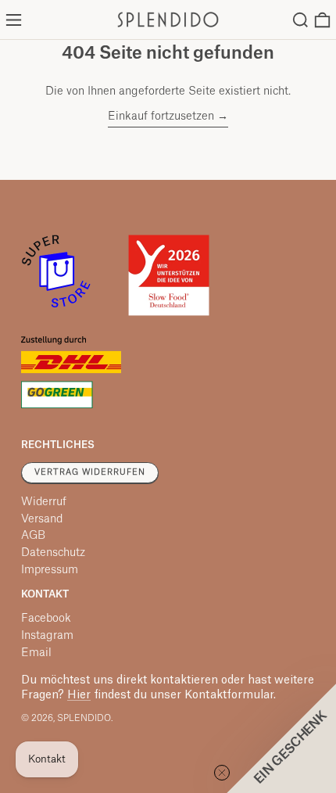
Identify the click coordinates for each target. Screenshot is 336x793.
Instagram (47, 635)
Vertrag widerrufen (89, 472)
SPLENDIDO (84, 718)
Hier (79, 695)
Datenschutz (53, 552)
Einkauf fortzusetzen (161, 116)
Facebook (46, 618)
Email (36, 653)
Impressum (49, 570)
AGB (33, 535)
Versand (42, 519)
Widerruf (43, 502)
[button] (300, 20)
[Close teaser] (222, 772)
